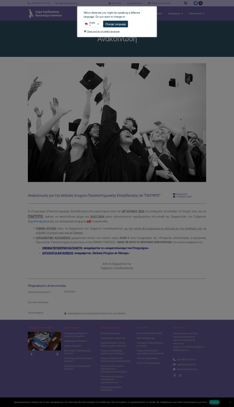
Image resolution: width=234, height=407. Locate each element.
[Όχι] (230, 402)
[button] (186, 3)
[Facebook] (196, 3)
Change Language (115, 24)
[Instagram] (201, 3)
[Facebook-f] (174, 375)
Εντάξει (214, 402)
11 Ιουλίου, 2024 (183, 196)
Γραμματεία (181, 194)
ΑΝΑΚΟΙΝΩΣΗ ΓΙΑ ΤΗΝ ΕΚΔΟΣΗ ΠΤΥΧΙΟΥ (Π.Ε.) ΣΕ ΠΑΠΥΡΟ (96, 313)
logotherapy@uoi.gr (41, 221)
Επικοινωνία (195, 13)
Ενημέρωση (174, 13)
